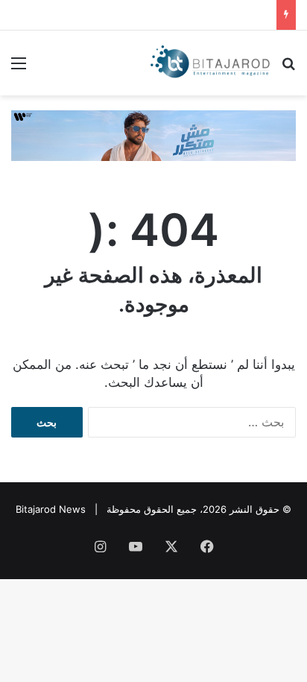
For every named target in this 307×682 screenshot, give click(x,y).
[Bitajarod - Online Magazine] (210, 63)
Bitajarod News (51, 509)
